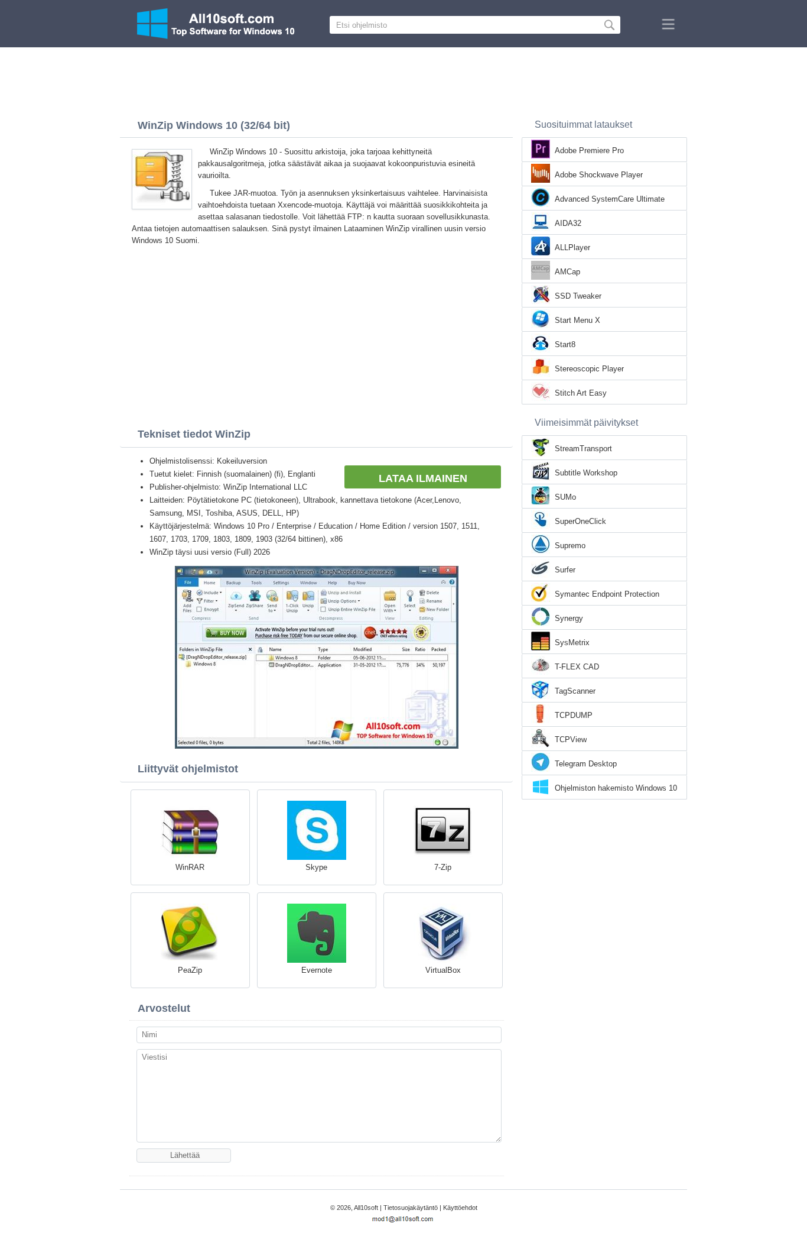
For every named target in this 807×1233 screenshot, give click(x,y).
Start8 (565, 344)
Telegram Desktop (586, 763)
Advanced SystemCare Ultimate (610, 199)
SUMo (565, 497)
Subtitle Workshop (586, 472)
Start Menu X (577, 320)
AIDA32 (568, 223)
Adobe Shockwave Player (599, 174)
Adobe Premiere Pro (589, 150)
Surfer (565, 569)
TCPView (571, 739)
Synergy (569, 618)
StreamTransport (583, 448)
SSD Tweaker (578, 296)
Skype (316, 867)
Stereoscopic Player (589, 368)
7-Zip (442, 867)
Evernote (316, 970)
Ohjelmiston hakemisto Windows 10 (616, 788)
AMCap (567, 271)
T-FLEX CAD (577, 666)
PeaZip (190, 970)
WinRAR (189, 867)
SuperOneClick (580, 521)
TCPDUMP (574, 715)
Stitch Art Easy (581, 393)
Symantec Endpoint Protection (607, 594)
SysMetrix (572, 642)
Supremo (570, 545)
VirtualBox (443, 970)
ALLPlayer (572, 247)
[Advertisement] (403, 79)
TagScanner (575, 691)
